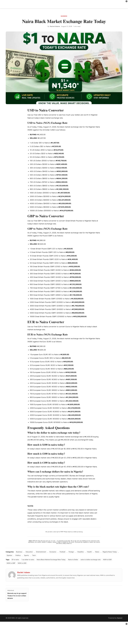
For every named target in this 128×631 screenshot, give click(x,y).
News (97, 552)
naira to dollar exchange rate (91, 559)
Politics (18, 555)
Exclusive (53, 552)
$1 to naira (15, 559)
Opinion (9, 555)
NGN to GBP (11, 563)
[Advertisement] (64, 4)
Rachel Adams (55, 26)
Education (29, 552)
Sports (26, 555)
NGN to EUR (107, 559)
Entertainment (41, 552)
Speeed (119, 618)
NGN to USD (22, 563)
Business (64, 16)
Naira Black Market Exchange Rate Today (51, 559)
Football (62, 552)
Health (89, 552)
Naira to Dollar (73, 559)
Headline (80, 552)
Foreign (71, 552)
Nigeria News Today (110, 552)
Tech (34, 555)
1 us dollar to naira (28, 559)
